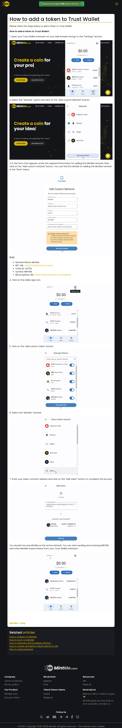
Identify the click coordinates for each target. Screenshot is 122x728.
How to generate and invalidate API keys (30, 643)
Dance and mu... (72, 4)
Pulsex (47, 693)
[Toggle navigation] (116, 4)
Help (22, 623)
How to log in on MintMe (22, 639)
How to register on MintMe (23, 636)
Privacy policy (11, 684)
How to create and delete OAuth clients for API (34, 646)
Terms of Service (13, 680)
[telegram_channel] (66, 717)
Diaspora (48, 697)
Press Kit (87, 684)
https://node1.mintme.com (39, 265)
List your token (11, 697)
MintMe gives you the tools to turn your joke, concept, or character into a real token (98, 703)
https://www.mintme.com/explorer (53, 274)
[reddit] (47, 717)
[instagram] (77, 717)
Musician (47, 4)
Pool (46, 684)
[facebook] (72, 717)
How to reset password (21, 649)
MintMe (14, 623)
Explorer (48, 680)
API (84, 680)
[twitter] (41, 717)
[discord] (54, 717)
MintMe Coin (10, 693)
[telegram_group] (61, 717)
